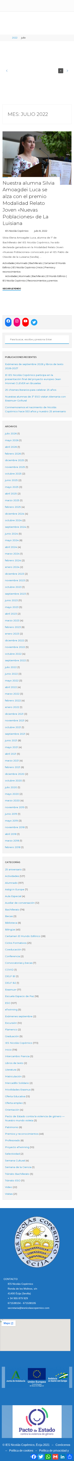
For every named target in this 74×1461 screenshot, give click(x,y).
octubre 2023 (13, 587)
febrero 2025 (13, 506)
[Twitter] (34, 322)
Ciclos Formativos (15, 942)
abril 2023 (11, 613)
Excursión (11, 1022)
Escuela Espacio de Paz (19, 996)
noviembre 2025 (15, 467)
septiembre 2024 (15, 526)
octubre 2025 (13, 473)
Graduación (12, 1036)
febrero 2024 (13, 560)
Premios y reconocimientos (21, 1133)
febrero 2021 (12, 767)
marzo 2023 (12, 620)
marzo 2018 (12, 840)
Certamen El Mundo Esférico (22, 936)
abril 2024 (11, 547)
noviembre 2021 (14, 720)
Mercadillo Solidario (17, 1083)
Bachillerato (35, 263)
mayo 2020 (12, 793)
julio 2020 (11, 787)
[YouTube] (25, 321)
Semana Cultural (15, 1160)
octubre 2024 (13, 520)
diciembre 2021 (14, 713)
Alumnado (22, 263)
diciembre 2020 (14, 773)
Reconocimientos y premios (42, 280)
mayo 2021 (11, 747)
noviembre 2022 (15, 647)
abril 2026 (11, 446)
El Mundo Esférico (56, 276)
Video (8, 1187)
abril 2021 (10, 753)
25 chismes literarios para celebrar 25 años (30, 389)
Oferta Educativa (15, 1096)
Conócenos (63, 1444)
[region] (37, 70)
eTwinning (11, 1009)
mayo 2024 (12, 540)
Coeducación (13, 949)
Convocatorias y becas (19, 962)
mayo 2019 (11, 820)
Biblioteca (11, 922)
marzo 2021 (12, 760)
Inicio (40, 267)
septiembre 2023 (15, 593)
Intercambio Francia (17, 1056)
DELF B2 (10, 982)
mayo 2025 (11, 487)
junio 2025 (11, 480)
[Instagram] (17, 321)
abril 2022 (11, 687)
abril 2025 (11, 493)
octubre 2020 (13, 780)
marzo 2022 (12, 693)
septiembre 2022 (15, 660)
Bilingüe (10, 929)
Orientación (12, 1109)
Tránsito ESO (12, 1180)
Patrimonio (11, 1127)
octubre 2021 (13, 727)
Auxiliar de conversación (20, 902)
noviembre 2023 (15, 580)
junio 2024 (11, 533)
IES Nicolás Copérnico (24, 267)
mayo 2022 (11, 680)
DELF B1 (10, 976)
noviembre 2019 (14, 807)
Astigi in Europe (14, 889)
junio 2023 (11, 600)
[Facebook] (8, 321)
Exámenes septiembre (19, 1016)
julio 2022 (11, 667)
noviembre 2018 (15, 827)
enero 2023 (12, 633)
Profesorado (12, 1140)
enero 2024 (12, 567)
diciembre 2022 (14, 640)
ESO (7, 1003)
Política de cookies (21, 1450)
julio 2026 (11, 433)
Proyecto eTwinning (17, 1147)
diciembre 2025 (14, 460)
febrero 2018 (12, 847)
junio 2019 (11, 813)
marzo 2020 (12, 800)
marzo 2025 (12, 500)
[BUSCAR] (7, 339)
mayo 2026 (11, 440)
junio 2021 (11, 740)
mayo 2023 (11, 607)
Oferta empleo (14, 1102)
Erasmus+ (11, 989)
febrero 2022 (13, 700)
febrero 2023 (13, 627)
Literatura (10, 1069)
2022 (14, 37)
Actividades (9, 263)
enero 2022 (12, 707)
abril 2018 (11, 834)
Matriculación (13, 1076)
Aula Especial (13, 896)
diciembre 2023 (14, 573)
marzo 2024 (12, 553)
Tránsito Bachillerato (17, 1173)
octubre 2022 (13, 653)
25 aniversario (13, 869)
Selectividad (12, 1153)
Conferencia (12, 956)
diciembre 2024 (14, 513)
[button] (6, 70)
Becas (9, 916)
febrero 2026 (13, 453)
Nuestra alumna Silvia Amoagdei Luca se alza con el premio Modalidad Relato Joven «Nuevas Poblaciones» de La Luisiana (29, 203)
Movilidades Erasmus (18, 1089)
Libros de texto (14, 1063)
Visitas (9, 1193)
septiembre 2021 (15, 733)
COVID (9, 969)
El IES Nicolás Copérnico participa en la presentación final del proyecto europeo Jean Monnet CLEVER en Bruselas (33, 379)
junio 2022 (11, 673)
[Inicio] (7, 37)
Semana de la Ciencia (18, 1167)
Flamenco (11, 1029)
